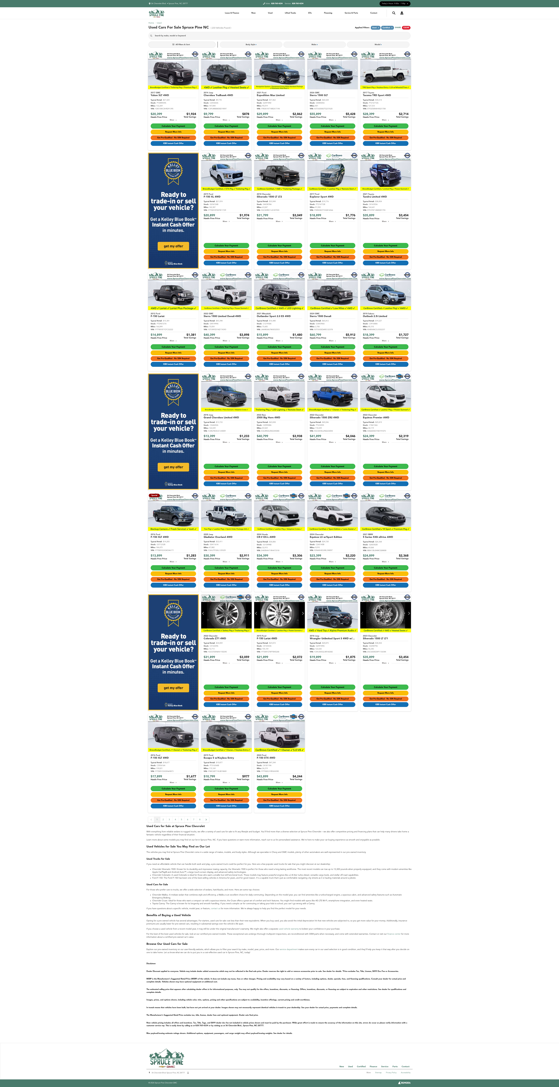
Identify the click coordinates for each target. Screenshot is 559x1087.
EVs (310, 13)
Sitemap (378, 1073)
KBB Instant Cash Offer (173, 143)
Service (384, 1067)
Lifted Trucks (290, 13)
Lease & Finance (232, 13)
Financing (328, 13)
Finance (373, 1067)
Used (270, 13)
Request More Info (173, 132)
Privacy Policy (391, 1073)
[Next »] (206, 820)
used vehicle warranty (289, 929)
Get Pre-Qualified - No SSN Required (173, 138)
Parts (395, 1067)
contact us (215, 909)
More (172, 120)
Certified (361, 1067)
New (253, 13)
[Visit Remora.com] (404, 1083)
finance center (394, 934)
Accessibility (406, 1073)
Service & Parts (351, 13)
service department (289, 949)
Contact (373, 13)
